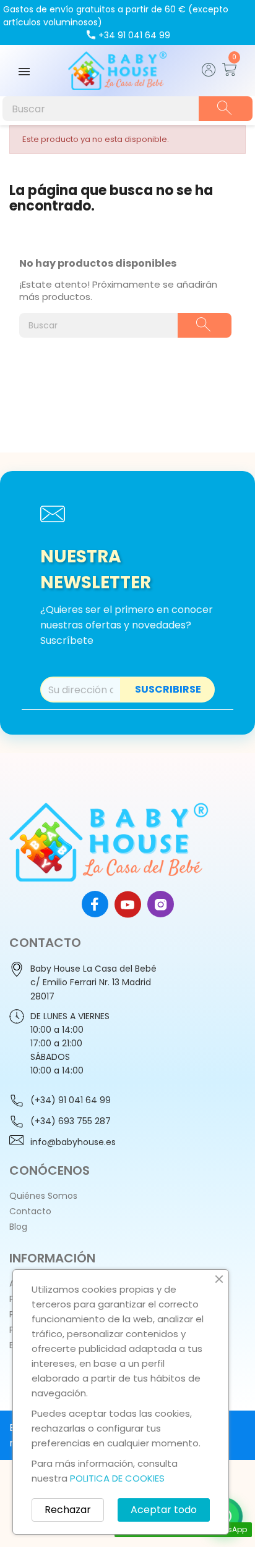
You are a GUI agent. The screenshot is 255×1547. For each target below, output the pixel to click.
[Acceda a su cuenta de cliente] (209, 73)
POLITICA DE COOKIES (117, 1478)
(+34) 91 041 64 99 (70, 1100)
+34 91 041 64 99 (134, 35)
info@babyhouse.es (73, 1142)
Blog (18, 1226)
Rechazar (68, 1510)
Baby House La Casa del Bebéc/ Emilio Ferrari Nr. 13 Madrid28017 (93, 982)
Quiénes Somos (43, 1196)
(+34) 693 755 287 (70, 1121)
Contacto (30, 1211)
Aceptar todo (164, 1510)
